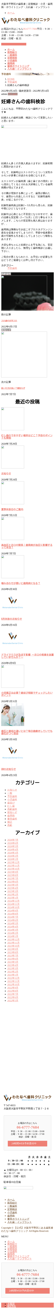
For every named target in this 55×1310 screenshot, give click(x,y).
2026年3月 (12, 852)
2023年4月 (12, 965)
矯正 (9, 822)
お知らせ (6, 473)
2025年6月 (12, 881)
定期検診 (12, 1209)
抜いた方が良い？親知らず (13, 388)
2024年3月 (12, 930)
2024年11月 (13, 904)
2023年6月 (12, 958)
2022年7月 (12, 994)
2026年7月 (12, 840)
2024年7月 (12, 917)
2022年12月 (13, 978)
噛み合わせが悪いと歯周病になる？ (20, 583)
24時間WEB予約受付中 (13, 44)
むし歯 (11, 806)
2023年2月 (12, 971)
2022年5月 (12, 1000)
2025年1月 (12, 897)
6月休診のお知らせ (11, 619)
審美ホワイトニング (18, 1219)
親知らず (12, 812)
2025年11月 (13, 865)
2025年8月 (12, 875)
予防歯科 (13, 94)
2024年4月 (12, 926)
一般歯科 (12, 1206)
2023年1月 (12, 975)
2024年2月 (12, 933)
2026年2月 (12, 856)
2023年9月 (12, 949)
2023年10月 (13, 946)
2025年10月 (13, 869)
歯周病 (11, 815)
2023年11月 (13, 942)
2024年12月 (13, 901)
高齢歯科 (12, 809)
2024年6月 (12, 920)
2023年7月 (12, 955)
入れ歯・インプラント (19, 1222)
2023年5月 (12, 962)
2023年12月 (13, 939)
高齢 (9, 825)
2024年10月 (13, 907)
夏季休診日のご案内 (12, 509)
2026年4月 (12, 849)
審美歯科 (12, 818)
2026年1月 (12, 859)
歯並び (11, 802)
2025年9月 (12, 872)
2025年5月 (12, 885)
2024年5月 (12, 923)
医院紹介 (12, 1203)
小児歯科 (12, 799)
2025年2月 (12, 894)
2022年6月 (12, 997)
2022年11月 (13, 981)
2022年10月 (13, 984)
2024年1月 (12, 936)
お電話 (11, 1304)
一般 (9, 793)
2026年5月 (12, 846)
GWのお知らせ (8, 769)
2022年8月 (12, 991)
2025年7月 (12, 878)
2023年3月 (12, 968)
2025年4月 (12, 888)
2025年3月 (12, 891)
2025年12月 (13, 862)
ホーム (11, 12)
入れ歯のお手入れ (9, 321)
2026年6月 (12, 843)
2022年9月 (12, 987)
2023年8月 (12, 952)
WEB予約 (11, 1306)
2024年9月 (12, 910)
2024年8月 (12, 914)
